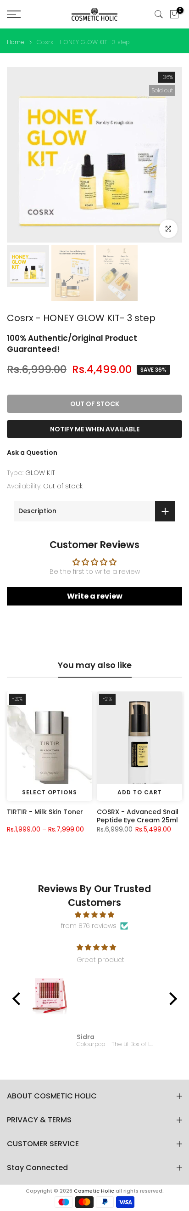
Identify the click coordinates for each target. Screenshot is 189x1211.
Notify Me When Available (94, 429)
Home (15, 42)
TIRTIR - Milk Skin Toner (45, 812)
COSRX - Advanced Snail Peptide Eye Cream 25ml (137, 816)
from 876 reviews (89, 925)
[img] (95, 915)
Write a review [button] (94, 596)
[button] (18, 998)
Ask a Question (32, 452)
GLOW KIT (40, 472)
